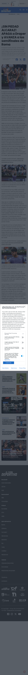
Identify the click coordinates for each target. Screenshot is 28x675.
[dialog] (14, 337)
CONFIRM (8, 362)
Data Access (14, 368)
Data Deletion (5, 368)
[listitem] (14, 334)
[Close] (25, 307)
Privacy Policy (22, 368)
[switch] (22, 337)
